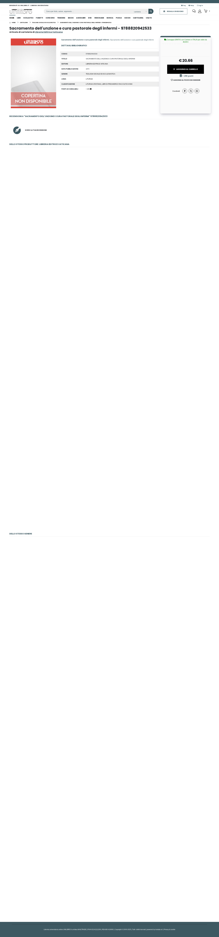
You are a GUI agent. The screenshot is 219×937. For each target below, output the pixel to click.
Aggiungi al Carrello (187, 69)
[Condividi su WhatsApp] (197, 91)
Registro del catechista (109, 703)
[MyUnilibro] (199, 11)
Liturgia (89, 79)
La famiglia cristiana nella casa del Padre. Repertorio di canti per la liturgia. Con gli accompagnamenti (109, 577)
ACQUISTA (110, 206)
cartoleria (138, 18)
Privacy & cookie (169, 929)
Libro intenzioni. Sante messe (109, 640)
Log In (200, 5)
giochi (127, 18)
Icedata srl (159, 929)
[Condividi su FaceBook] (184, 91)
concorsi (50, 18)
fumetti (39, 18)
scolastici (28, 18)
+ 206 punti (187, 76)
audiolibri (80, 18)
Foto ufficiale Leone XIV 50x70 (109, 313)
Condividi (176, 91)
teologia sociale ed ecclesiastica (100, 74)
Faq (184, 5)
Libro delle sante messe (109, 829)
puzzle (119, 18)
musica (110, 18)
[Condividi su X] (190, 91)
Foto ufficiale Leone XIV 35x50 (109, 187)
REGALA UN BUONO (175, 11)
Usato (149, 18)
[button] (207, 11)
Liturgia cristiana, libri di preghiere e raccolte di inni (109, 84)
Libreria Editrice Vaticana (97, 64)
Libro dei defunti (109, 766)
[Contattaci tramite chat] (194, 11)
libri (19, 18)
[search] (150, 11)
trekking (61, 18)
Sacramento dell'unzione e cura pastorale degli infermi (109, 439)
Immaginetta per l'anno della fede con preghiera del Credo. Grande (109, 502)
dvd (90, 18)
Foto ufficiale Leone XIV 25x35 (109, 250)
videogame (99, 18)
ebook (71, 18)
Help (192, 5)
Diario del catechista (109, 892)
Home (11, 18)
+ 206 (88, 89)
